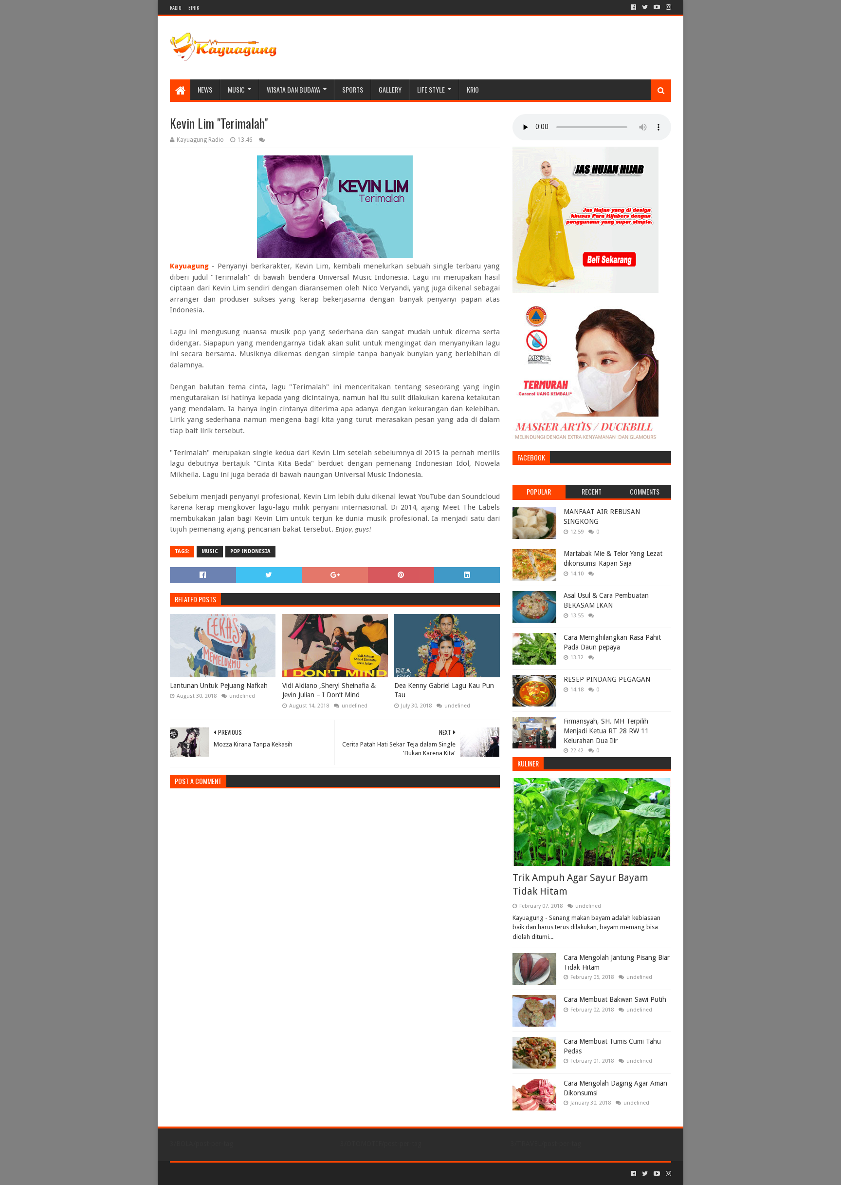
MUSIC (236, 89)
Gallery (390, 89)
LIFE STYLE (431, 89)
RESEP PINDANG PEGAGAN (607, 679)
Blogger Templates (280, 1173)
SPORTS (352, 89)
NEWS (205, 89)
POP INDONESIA (250, 551)
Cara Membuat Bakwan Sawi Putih (615, 999)
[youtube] (657, 7)
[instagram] (667, 7)
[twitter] (645, 7)
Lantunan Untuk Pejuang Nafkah (219, 685)
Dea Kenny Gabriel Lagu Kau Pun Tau (444, 690)
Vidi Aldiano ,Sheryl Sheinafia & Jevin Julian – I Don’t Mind (329, 690)
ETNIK (193, 7)
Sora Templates (224, 1173)
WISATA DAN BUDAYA (293, 89)
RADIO (175, 7)
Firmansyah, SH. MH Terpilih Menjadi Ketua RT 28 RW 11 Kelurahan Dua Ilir (606, 730)
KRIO (473, 89)
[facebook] (633, 7)
